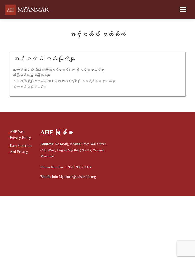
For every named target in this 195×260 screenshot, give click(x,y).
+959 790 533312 (78, 167)
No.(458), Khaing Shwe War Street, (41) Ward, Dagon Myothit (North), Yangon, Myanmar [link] (73, 150)
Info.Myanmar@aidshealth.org (74, 177)
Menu (182, 10)
